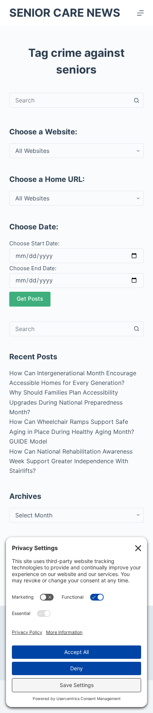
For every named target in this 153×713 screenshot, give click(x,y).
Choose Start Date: (34, 243)
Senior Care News (64, 12)
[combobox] (70, 100)
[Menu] (140, 13)
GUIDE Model (28, 441)
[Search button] (136, 100)
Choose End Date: (32, 268)
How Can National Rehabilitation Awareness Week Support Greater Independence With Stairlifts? (71, 461)
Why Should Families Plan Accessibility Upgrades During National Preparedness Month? (66, 402)
